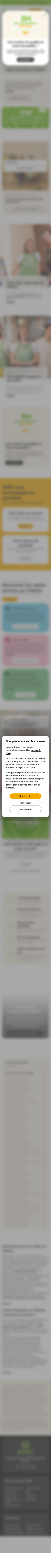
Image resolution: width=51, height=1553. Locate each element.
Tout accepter (25, 796)
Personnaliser (26, 809)
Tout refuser (25, 803)
